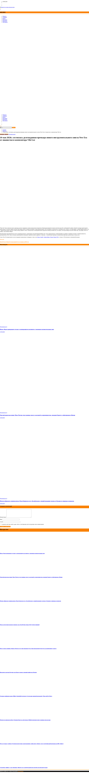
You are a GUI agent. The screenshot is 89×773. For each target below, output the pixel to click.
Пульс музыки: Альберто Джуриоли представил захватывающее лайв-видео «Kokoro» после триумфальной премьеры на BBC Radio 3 (31, 743)
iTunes (38, 237)
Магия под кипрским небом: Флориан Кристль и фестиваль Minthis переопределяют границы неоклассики (25, 720)
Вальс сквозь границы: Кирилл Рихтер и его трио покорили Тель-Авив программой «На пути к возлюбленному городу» (28, 648)
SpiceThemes (20, 771)
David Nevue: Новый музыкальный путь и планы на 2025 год (14, 241)
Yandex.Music (47, 237)
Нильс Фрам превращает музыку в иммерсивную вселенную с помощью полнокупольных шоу (27, 329)
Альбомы (5, 17)
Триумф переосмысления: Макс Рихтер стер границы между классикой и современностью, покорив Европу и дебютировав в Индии (37, 415)
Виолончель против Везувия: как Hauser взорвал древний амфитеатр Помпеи (18, 672)
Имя (1, 519)
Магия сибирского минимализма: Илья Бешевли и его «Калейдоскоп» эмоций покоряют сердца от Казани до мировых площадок (37, 501)
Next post (2, 239)
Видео (4, 18)
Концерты (5, 20)
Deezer (51, 237)
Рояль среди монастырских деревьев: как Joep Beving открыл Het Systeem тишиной (19, 624)
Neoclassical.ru (3, 326)
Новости (4, 16)
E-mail (1, 521)
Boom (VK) (56, 237)
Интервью (5, 19)
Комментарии (3, 517)
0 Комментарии (12, 134)
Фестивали (5, 22)
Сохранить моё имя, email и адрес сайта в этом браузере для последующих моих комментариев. (23, 524)
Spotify (41, 237)
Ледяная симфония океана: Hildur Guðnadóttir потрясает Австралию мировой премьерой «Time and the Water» (26, 696)
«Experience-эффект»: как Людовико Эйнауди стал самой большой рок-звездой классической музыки (23, 767)
